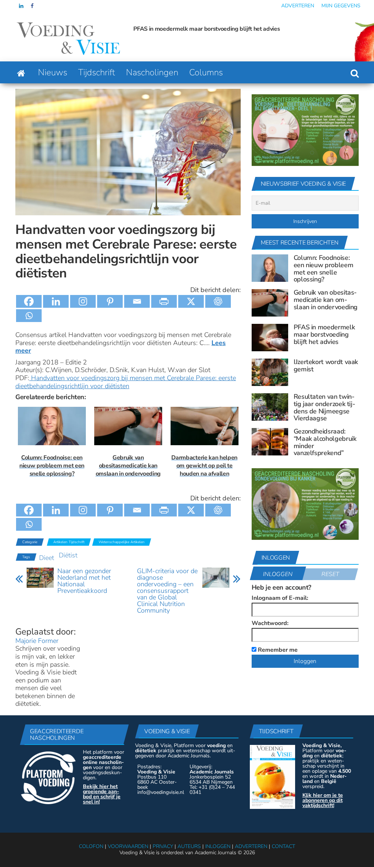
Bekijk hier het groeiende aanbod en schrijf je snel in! (102, 794)
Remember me (277, 649)
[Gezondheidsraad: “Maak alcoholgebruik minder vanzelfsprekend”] (270, 441)
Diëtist (68, 555)
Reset (330, 574)
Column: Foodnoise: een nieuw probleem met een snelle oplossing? (324, 268)
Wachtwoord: (270, 623)
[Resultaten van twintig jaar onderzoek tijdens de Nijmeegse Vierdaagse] (270, 406)
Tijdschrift (96, 72)
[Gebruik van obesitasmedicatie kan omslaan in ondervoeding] (270, 302)
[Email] (137, 301)
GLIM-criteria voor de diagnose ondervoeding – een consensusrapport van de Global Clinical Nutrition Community (167, 591)
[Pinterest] (110, 301)
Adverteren (297, 5)
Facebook (33, 6)
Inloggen (278, 574)
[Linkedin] (56, 301)
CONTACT (283, 846)
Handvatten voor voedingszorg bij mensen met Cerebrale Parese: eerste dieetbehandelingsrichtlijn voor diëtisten (125, 382)
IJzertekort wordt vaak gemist (326, 365)
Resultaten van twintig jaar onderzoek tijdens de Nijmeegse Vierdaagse (324, 407)
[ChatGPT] (218, 301)
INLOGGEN (217, 846)
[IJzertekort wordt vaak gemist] (270, 372)
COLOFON (91, 846)
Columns (206, 72)
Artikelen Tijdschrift (68, 542)
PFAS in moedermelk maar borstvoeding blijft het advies (206, 29)
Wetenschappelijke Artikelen (122, 542)
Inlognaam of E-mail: (280, 598)
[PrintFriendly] (164, 301)
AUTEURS (189, 846)
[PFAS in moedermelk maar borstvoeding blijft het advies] (270, 337)
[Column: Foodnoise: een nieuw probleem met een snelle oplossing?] (270, 268)
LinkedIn (21, 6)
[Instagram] (83, 301)
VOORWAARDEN (128, 846)
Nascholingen (152, 72)
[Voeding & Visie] (21, 72)
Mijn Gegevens (340, 5)
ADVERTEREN (251, 846)
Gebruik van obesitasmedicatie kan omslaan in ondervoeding (326, 299)
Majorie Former (36, 640)
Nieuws (52, 72)
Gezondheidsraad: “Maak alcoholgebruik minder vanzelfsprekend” (325, 442)
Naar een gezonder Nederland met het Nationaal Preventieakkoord (84, 581)
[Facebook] (29, 301)
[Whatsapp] (29, 315)
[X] (191, 301)
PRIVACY (163, 846)
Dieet (46, 557)
